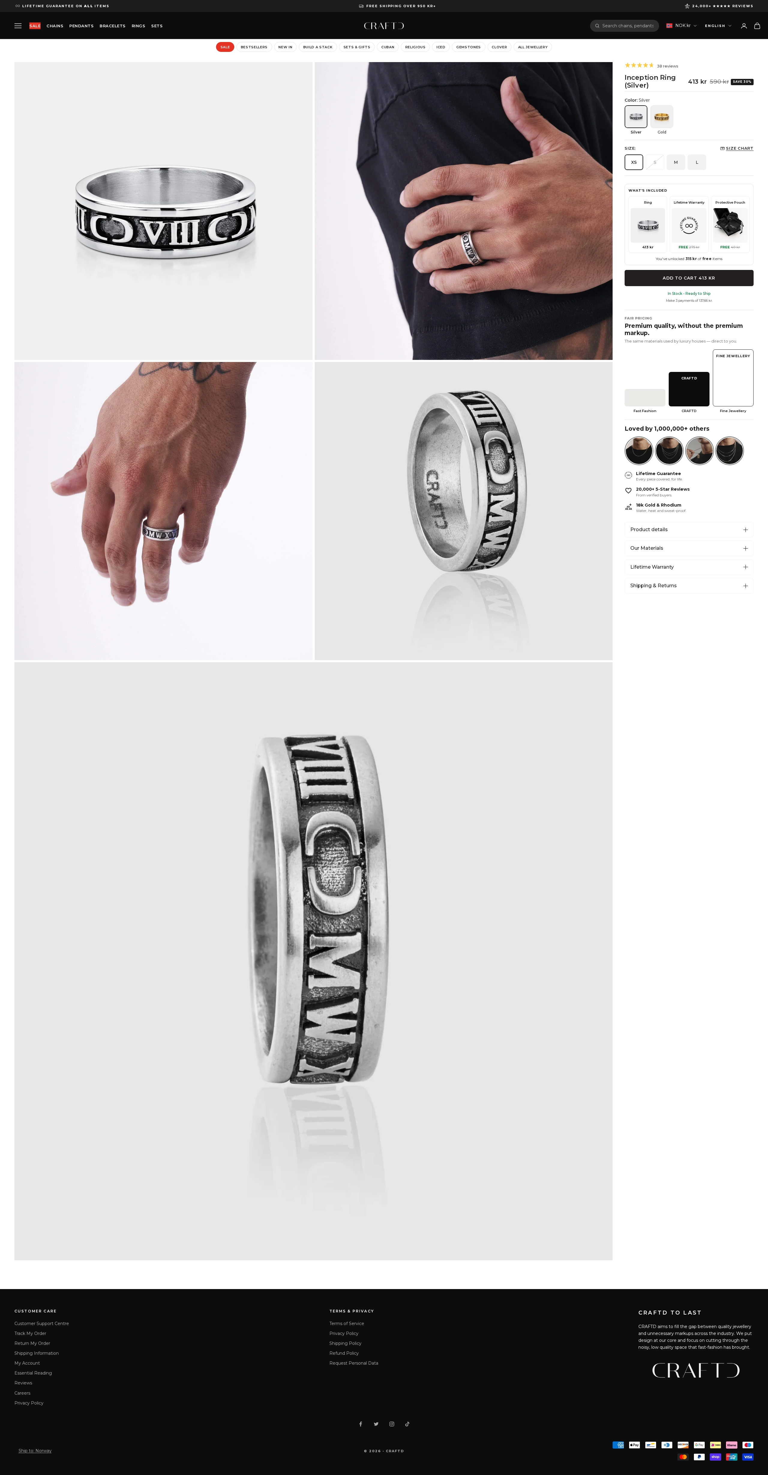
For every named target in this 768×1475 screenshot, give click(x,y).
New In (285, 47)
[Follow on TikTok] (407, 1424)
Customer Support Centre (41, 1323)
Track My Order (30, 1333)
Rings (139, 25)
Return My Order (32, 1343)
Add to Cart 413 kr (689, 278)
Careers (22, 1393)
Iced (441, 47)
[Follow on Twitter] (376, 1424)
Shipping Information (36, 1353)
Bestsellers (254, 47)
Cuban (387, 47)
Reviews (23, 1383)
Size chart (740, 148)
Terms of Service (346, 1323)
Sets (157, 25)
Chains (54, 25)
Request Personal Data (353, 1363)
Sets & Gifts (357, 47)
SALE (34, 25)
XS (634, 162)
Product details (649, 529)
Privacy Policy (29, 1403)
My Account (27, 1363)
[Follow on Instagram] (392, 1424)
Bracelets (113, 25)
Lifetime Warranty (652, 567)
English (715, 26)
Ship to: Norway (35, 1450)
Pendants (81, 25)
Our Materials (646, 548)
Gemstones (468, 47)
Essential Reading (33, 1373)
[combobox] (628, 25)
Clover (499, 47)
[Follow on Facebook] (361, 1424)
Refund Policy (344, 1353)
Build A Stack (318, 47)
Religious (415, 47)
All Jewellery (533, 47)
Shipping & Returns (653, 585)
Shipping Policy (345, 1343)
